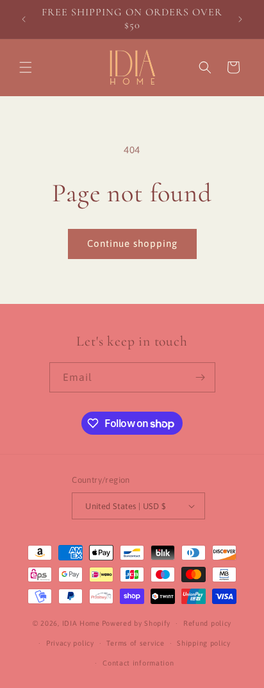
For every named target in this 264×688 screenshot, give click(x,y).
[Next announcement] (240, 19)
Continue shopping (132, 243)
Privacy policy (70, 643)
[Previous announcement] (24, 19)
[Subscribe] (200, 377)
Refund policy (207, 623)
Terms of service (135, 643)
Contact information (138, 663)
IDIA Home (81, 623)
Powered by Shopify (136, 623)
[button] (26, 67)
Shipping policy (204, 643)
